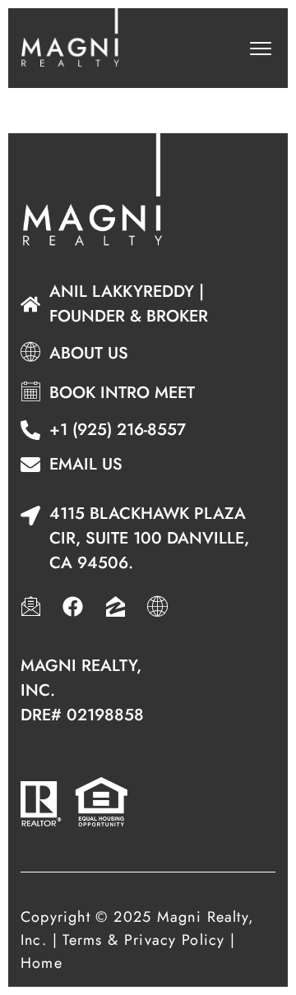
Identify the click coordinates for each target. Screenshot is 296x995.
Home (41, 963)
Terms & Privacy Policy (143, 940)
